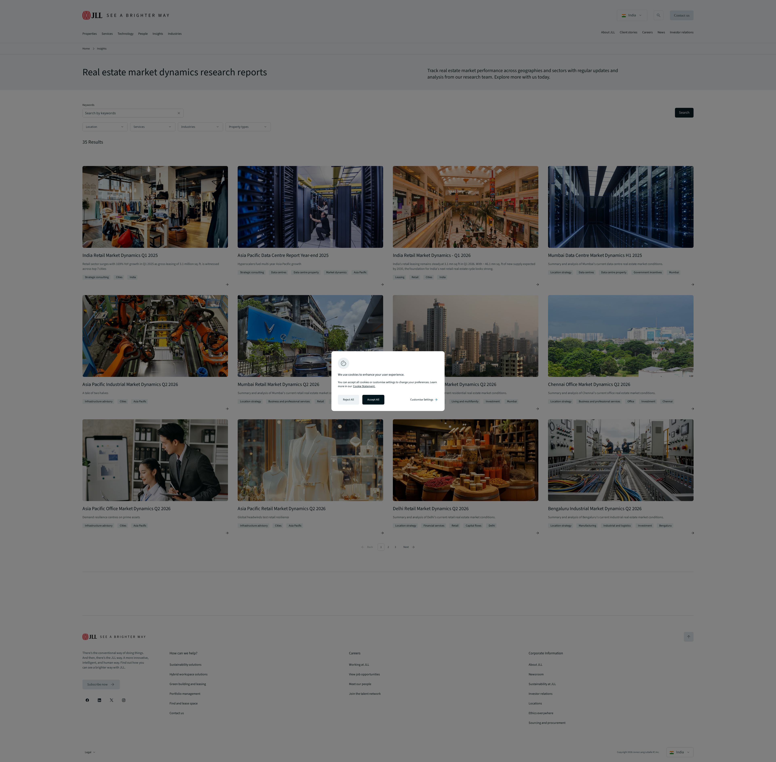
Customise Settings (424, 399)
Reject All (348, 400)
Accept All (373, 400)
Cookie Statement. (364, 386)
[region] (388, 381)
